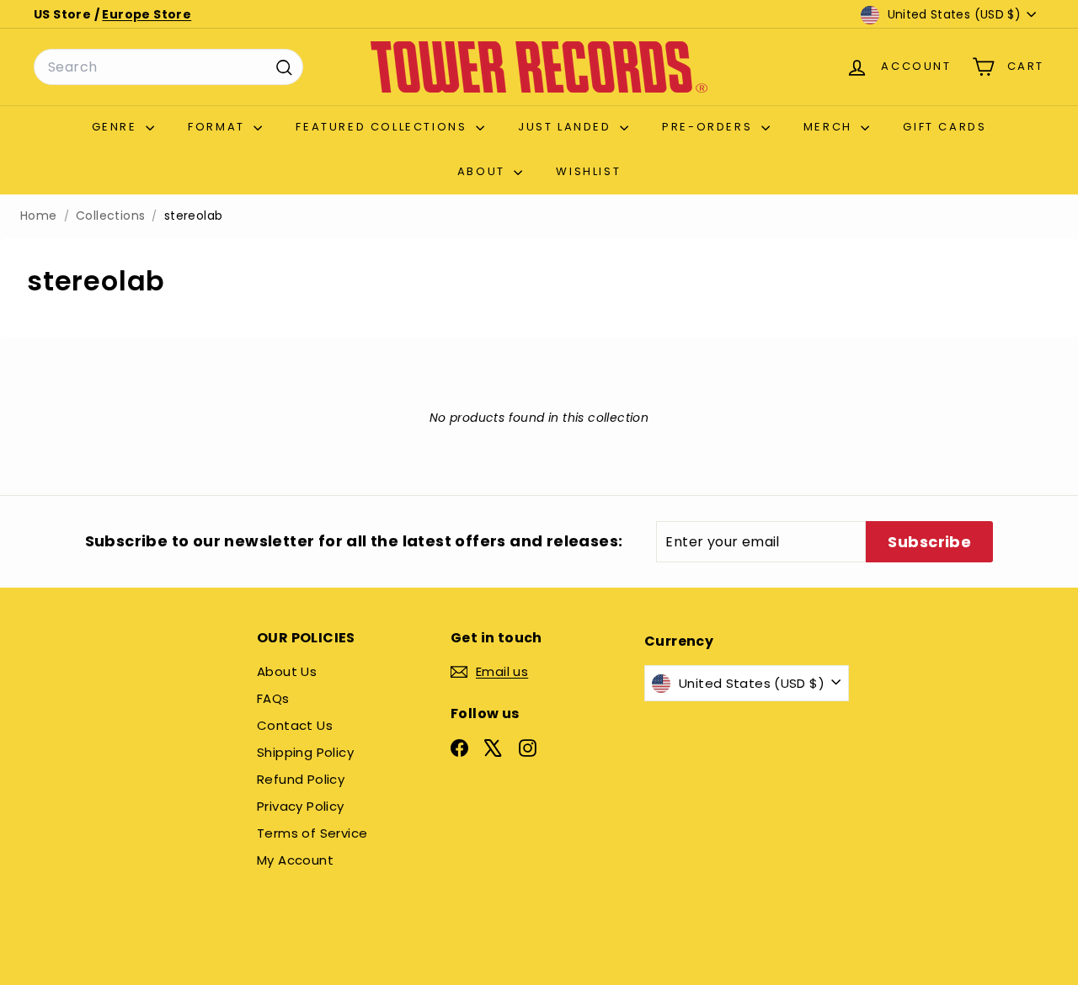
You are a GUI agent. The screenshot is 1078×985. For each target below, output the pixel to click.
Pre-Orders (709, 127)
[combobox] (168, 67)
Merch (830, 127)
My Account (295, 860)
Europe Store (146, 14)
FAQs (273, 698)
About (483, 171)
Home (38, 216)
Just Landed (567, 127)
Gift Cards (944, 127)
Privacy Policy (300, 806)
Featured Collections (384, 127)
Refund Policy (300, 779)
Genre (117, 127)
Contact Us (295, 725)
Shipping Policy (305, 752)
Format (218, 127)
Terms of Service (312, 833)
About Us (287, 671)
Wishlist (588, 171)
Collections (110, 216)
